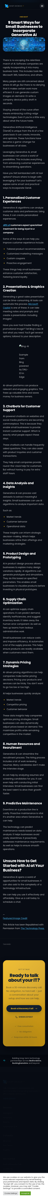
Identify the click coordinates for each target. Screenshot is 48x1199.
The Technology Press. (32, 928)
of (8, 225)
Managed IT (8, 1113)
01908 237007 (26, 1017)
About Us (7, 1141)
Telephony (7, 1117)
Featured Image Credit (15, 918)
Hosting (6, 1122)
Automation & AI (10, 1126)
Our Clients (8, 1145)
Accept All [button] (25, 1193)
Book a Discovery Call (22, 1008)
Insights (6, 1150)
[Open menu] (42, 5)
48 (4, 225)
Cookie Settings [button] (11, 1193)
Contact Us (8, 1169)
